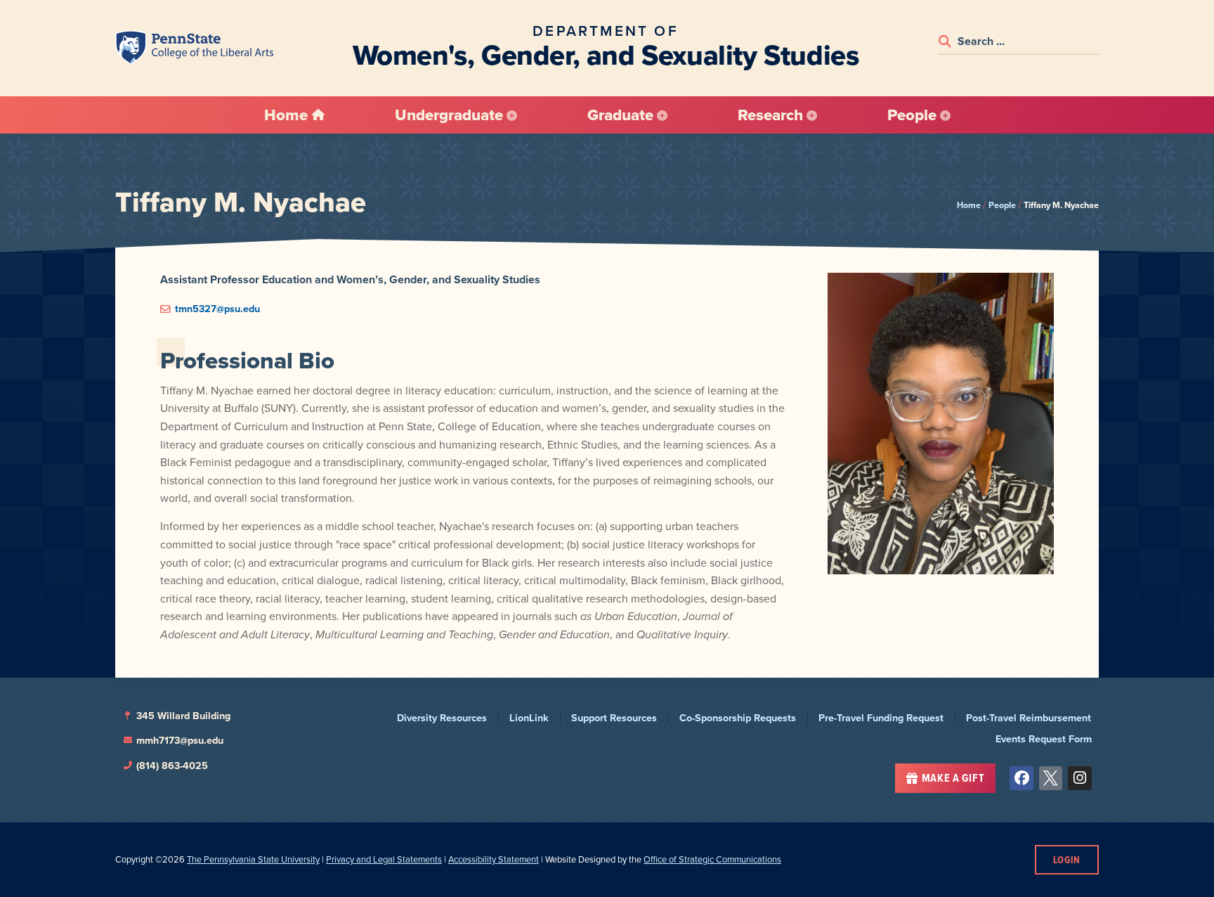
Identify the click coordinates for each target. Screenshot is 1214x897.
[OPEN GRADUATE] (662, 115)
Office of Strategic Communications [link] (712, 859)
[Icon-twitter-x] (1051, 778)
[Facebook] (1021, 778)
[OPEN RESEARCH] (812, 115)
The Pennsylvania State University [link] (253, 859)
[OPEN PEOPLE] (945, 115)
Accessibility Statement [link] (493, 859)
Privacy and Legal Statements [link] (384, 859)
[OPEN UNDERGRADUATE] (512, 115)
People (1002, 205)
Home (969, 205)
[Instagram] (1080, 778)
